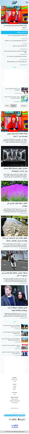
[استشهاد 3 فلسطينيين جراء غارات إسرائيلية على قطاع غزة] (24, 346)
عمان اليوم (25, 324)
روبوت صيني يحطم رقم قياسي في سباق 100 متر (17, 56)
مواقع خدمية (14, 402)
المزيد (14, 67)
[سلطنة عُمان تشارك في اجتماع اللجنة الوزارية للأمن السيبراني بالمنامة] (24, 326)
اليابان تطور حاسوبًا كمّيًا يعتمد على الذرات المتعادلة (16, 40)
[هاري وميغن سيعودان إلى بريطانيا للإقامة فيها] (14, 295)
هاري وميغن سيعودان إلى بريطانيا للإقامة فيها (17, 61)
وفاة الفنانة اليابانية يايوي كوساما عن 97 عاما (15, 26)
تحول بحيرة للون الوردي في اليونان (19, 46)
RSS (15, 389)
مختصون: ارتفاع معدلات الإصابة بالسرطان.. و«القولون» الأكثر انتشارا (12, 97)
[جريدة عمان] (14, 2)
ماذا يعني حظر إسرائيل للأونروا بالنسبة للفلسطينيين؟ (12, 89)
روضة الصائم (14, 379)
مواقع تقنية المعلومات (14, 400)
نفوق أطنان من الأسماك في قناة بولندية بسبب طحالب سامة (15, 52)
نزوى (14, 394)
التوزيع (14, 387)
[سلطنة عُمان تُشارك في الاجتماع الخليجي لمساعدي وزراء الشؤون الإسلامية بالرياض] (24, 340)
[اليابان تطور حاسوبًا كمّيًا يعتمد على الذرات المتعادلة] (14, 156)
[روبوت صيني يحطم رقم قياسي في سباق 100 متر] (14, 260)
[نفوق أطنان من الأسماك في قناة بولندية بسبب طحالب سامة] (14, 226)
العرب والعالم (25, 344)
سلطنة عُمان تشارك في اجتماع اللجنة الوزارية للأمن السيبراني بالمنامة (11, 326)
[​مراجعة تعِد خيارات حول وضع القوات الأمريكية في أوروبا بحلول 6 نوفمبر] (24, 353)
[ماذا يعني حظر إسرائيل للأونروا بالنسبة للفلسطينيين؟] (24, 90)
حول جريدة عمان (14, 408)
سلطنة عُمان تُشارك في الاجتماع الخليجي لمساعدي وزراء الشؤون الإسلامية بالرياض (10, 339)
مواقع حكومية (14, 399)
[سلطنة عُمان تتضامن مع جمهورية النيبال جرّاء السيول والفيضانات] (24, 333)
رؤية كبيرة (23, 105)
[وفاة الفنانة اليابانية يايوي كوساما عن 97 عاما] (14, 15)
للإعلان (14, 386)
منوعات (25, 6)
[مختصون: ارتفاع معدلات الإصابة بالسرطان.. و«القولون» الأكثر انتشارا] (24, 99)
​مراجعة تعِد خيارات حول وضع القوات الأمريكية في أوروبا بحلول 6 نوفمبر (11, 353)
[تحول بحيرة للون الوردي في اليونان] (14, 191)
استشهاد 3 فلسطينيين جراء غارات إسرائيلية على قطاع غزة (11, 346)
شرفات (14, 381)
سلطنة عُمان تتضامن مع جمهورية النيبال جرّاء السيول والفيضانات (11, 333)
